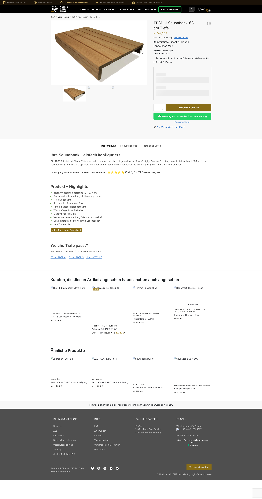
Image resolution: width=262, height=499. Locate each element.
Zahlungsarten (101, 440)
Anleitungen (100, 430)
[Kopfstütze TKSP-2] (210, 23)
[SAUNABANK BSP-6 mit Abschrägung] (69, 367)
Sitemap (57, 449)
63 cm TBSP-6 (94, 257)
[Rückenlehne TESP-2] (151, 298)
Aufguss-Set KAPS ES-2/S (104, 329)
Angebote (96, 326)
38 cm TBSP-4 (58, 257)
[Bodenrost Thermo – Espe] (192, 296)
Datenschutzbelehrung (64, 440)
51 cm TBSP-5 (76, 257)
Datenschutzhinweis (182, 122)
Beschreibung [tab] (108, 145)
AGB (55, 430)
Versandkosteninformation (107, 445)
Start (53, 17)
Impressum (58, 435)
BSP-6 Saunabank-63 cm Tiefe (148, 387)
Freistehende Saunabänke (198, 386)
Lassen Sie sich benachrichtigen (193, 324)
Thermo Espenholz (71, 314)
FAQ (96, 426)
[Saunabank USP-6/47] (192, 370)
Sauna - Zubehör (109, 326)
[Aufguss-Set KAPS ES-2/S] (110, 304)
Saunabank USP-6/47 (184, 388)
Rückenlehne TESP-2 (143, 319)
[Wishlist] (83, 290)
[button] (205, 9)
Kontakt (98, 435)
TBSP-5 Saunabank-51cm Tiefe (66, 316)
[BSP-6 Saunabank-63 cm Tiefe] (151, 369)
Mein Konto (99, 449)
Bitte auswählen (69, 326)
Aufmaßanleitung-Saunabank (66, 230)
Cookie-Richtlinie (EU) (64, 454)
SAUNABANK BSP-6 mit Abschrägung (69, 382)
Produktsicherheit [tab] (129, 145)
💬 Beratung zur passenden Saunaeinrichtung (182, 116)
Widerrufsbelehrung (63, 445)
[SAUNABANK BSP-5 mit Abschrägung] (110, 367)
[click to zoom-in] (99, 52)
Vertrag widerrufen (198, 467)
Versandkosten (181, 37)
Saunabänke (63, 17)
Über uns (57, 426)
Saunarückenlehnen (142, 314)
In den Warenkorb (189, 107)
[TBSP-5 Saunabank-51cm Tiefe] (207, 23)
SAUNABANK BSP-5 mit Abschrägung (110, 382)
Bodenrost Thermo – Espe (187, 315)
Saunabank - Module (183, 310)
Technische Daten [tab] (151, 145)
